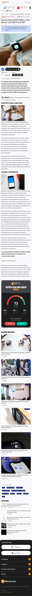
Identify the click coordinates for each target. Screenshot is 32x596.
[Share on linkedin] (22, 75)
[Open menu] (29, 2)
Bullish (22, 323)
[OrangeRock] (10, 10)
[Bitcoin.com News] (5, 2)
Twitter (9, 269)
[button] (18, 69)
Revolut (19, 493)
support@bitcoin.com (6, 592)
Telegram (20, 269)
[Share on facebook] (13, 75)
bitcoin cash (6, 490)
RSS (24, 269)
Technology (7, 14)
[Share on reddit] (19, 75)
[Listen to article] (2, 69)
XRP (3, 496)
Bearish (10, 323)
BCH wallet (19, 487)
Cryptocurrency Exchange (18, 490)
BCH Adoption (10, 487)
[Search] (26, 2)
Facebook (14, 269)
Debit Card (5, 493)
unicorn (26, 493)
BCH (3, 487)
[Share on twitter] (16, 75)
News (2, 14)
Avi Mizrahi (7, 75)
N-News (12, 493)
